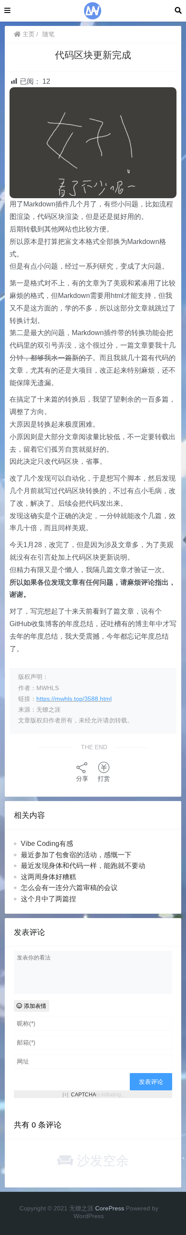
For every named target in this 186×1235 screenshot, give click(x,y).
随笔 (48, 34)
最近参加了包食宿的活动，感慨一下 (76, 854)
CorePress (109, 1208)
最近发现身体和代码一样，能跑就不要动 (83, 865)
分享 (82, 778)
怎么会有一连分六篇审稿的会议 (69, 887)
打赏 (104, 778)
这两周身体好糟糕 (48, 876)
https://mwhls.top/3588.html (74, 698)
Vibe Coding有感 (47, 843)
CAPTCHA (83, 1095)
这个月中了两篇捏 (48, 898)
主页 (28, 34)
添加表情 (34, 1006)
